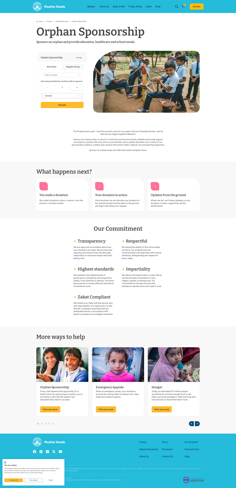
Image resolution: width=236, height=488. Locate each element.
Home (41, 21)
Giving (142, 442)
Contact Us (167, 456)
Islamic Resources (148, 449)
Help (187, 456)
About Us (144, 456)
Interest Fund (192, 449)
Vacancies (167, 449)
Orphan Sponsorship (79, 21)
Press (165, 442)
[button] (91, 6)
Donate (49, 21)
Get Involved (191, 442)
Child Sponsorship (62, 21)
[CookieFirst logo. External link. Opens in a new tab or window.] (5, 462)
